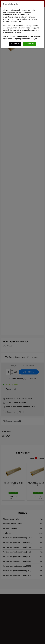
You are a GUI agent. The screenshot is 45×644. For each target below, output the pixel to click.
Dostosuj (15, 44)
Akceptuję (30, 44)
